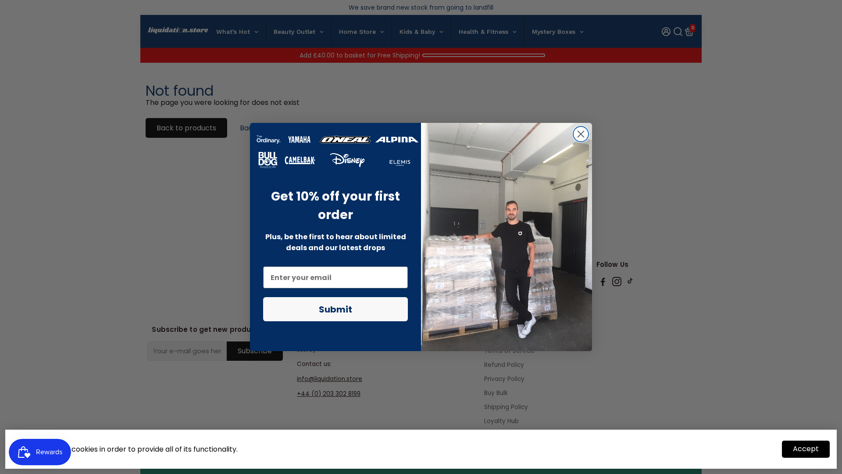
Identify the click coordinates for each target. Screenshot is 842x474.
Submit (335, 309)
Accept (806, 449)
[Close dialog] (581, 134)
